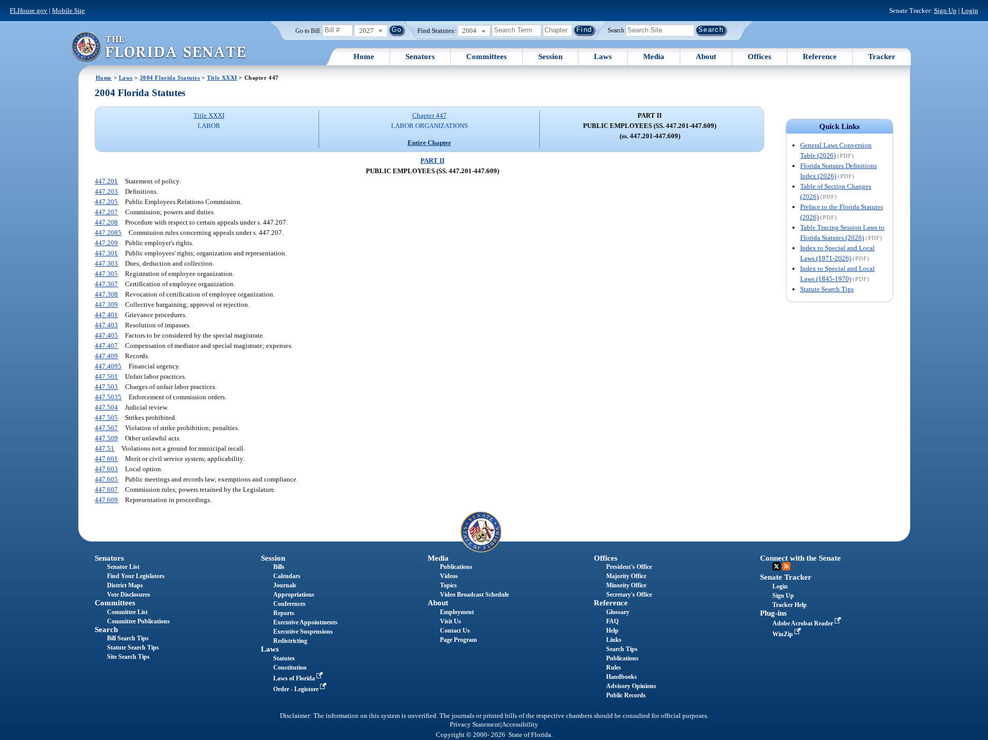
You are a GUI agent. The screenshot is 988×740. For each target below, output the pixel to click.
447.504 (106, 407)
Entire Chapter (429, 142)
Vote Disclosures (128, 594)
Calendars (287, 576)
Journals (284, 585)
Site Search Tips (128, 656)
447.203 (106, 191)
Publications (456, 566)
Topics (448, 585)
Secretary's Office (629, 594)
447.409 (106, 356)
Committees (486, 56)
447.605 (106, 479)
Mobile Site (68, 10)
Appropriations (293, 594)
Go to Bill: (308, 31)
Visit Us (450, 621)
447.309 (106, 304)
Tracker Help (789, 604)
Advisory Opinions (631, 686)
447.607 (106, 489)
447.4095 (108, 366)
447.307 (106, 284)
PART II (432, 160)
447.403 (106, 325)
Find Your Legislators (136, 576)
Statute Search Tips (827, 289)
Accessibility (520, 724)
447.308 (106, 294)
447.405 (106, 335)
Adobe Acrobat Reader (803, 623)
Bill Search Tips (128, 638)
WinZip (783, 634)
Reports (283, 613)
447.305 (106, 274)
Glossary (617, 612)
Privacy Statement (475, 724)
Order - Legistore (296, 689)
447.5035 (108, 397)
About (706, 56)
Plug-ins (773, 613)
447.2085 (108, 232)
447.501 (106, 376)
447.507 (106, 428)
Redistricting (290, 640)
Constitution (290, 667)
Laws (603, 56)
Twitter (776, 566)
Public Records (626, 695)
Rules (613, 667)
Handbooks (621, 676)
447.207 (106, 212)
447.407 (106, 345)
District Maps (125, 585)
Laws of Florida (294, 678)
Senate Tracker (785, 577)
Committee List (127, 612)
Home (364, 56)
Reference (820, 56)
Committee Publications (138, 621)
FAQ (612, 621)
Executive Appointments (305, 622)
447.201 (106, 181)
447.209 (106, 243)
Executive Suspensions (303, 631)
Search (616, 30)
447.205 (106, 202)
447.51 (104, 448)
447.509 (106, 438)
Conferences (289, 603)
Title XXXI (222, 78)
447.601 (106, 458)
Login (969, 10)
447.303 (106, 263)
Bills (279, 566)
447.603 (106, 469)
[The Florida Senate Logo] (158, 46)
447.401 (106, 315)
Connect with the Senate (800, 558)
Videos (449, 576)
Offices (759, 56)
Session (550, 56)
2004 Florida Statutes (170, 78)
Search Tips (622, 649)
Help (612, 630)
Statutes (284, 658)
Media (653, 56)
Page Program (458, 639)
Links (614, 639)
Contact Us (455, 630)
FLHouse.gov (28, 10)
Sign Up (945, 10)
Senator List (123, 566)
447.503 (106, 387)
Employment (457, 612)
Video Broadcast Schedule (474, 594)
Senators (420, 56)
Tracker (881, 56)
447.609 (106, 500)
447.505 (106, 417)
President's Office (629, 566)
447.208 (106, 222)
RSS (786, 566)
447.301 (106, 253)
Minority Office (626, 585)
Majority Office (626, 576)
